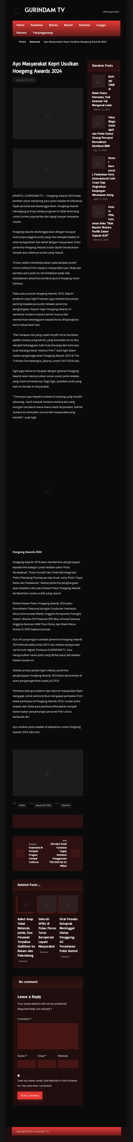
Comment (24, 1019)
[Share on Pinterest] (44, 820)
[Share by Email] (68, 820)
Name (22, 1056)
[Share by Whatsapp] (60, 820)
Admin (22, 805)
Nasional (66, 805)
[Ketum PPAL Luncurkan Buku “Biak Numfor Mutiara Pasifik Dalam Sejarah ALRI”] (98, 211)
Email (42, 1056)
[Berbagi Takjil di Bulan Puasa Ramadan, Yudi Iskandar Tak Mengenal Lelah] (98, 80)
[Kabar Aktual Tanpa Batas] (17, 11)
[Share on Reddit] (52, 820)
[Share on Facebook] (27, 820)
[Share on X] (35, 820)
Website (63, 1056)
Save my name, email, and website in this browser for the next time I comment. (48, 1083)
